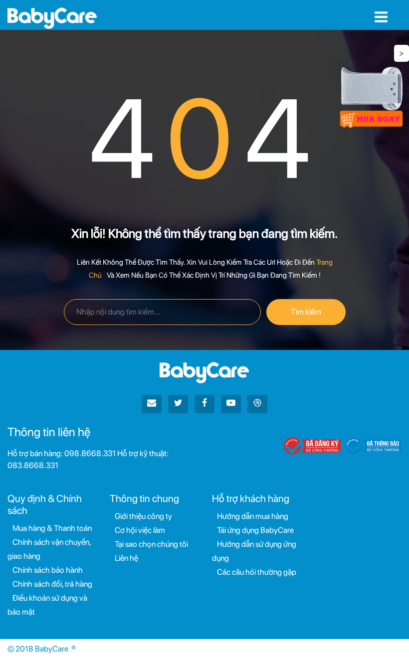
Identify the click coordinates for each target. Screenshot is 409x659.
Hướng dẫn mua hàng (252, 516)
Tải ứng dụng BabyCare (255, 530)
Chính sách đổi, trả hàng (52, 584)
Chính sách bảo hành (47, 570)
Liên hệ (126, 558)
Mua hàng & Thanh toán (52, 528)
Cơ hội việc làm (140, 530)
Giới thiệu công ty (143, 516)
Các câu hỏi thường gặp (256, 572)
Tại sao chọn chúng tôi (151, 544)
